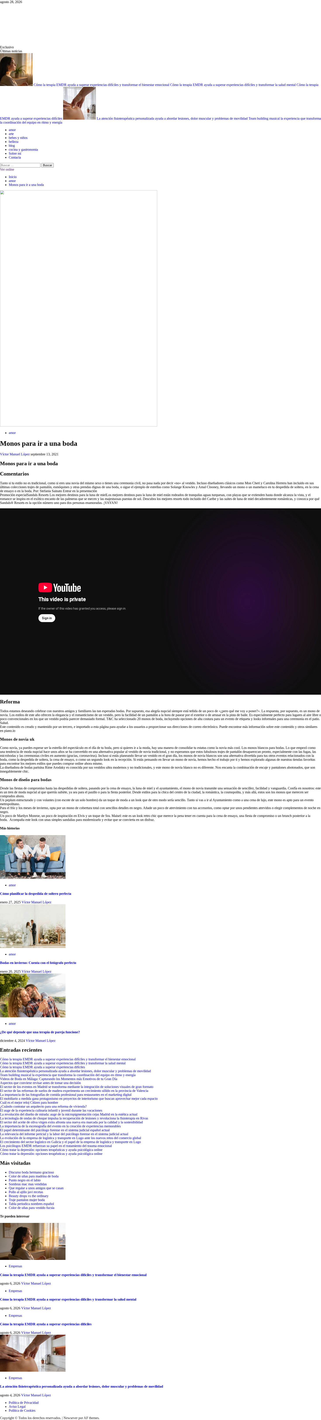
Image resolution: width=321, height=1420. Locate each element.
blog (12, 145)
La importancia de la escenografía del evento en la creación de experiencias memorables (60, 1126)
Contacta (15, 157)
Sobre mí (15, 153)
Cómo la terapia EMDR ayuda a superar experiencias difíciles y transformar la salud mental (233, 85)
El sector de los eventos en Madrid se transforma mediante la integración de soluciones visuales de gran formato (76, 1087)
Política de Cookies (22, 1410)
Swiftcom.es (32, 24)
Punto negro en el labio (25, 1180)
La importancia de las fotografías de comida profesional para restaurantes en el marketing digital (65, 1094)
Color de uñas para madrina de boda (34, 1176)
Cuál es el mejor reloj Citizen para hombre (29, 1102)
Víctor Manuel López (15, 454)
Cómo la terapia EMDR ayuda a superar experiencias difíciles (42, 1067)
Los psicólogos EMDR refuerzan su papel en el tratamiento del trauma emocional (56, 1146)
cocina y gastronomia (23, 149)
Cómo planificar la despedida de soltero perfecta (35, 893)
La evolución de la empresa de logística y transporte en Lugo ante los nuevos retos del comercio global (70, 1138)
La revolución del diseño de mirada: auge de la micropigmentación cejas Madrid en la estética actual (68, 1114)
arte (11, 134)
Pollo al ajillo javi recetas (26, 1192)
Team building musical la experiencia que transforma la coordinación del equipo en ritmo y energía (68, 1075)
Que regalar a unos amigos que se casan (36, 1188)
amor (12, 130)
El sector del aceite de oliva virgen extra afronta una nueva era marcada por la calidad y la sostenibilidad (71, 1122)
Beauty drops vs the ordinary (28, 1196)
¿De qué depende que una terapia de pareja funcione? (40, 1032)
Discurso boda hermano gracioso (31, 1172)
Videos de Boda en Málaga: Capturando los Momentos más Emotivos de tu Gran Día (58, 1079)
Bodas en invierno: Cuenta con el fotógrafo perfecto (38, 963)
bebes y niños (18, 138)
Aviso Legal (17, 1406)
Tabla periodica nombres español (31, 1204)
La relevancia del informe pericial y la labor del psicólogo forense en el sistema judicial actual (64, 1134)
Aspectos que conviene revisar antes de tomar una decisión (40, 1083)
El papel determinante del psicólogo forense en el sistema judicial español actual (55, 1130)
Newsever (71, 1418)
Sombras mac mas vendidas (28, 1184)
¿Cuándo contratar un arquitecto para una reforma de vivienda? (43, 1106)
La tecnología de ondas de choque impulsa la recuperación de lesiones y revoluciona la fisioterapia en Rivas (74, 1118)
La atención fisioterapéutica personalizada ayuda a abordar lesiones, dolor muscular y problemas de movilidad (173, 118)
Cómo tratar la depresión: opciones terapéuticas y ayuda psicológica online (51, 1150)
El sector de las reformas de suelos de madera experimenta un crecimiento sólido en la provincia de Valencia (74, 1091)
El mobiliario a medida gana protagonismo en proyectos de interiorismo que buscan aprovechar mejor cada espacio (79, 1098)
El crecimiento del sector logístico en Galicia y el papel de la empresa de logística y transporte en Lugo (70, 1142)
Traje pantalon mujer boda (27, 1200)
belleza (13, 141)
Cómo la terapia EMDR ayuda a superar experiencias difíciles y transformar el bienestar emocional (102, 85)
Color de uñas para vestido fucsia (31, 1208)
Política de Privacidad (24, 1402)
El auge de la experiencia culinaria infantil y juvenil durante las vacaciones (51, 1110)
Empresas (15, 1266)
